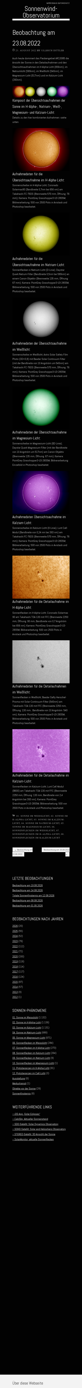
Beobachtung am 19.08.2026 (27, 885)
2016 (15, 976)
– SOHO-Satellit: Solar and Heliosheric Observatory (39, 1129)
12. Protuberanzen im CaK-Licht (28, 1073)
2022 (15, 946)
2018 (15, 966)
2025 (15, 931)
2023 (15, 941)
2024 (15, 936)
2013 (15, 992)
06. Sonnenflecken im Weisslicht (29, 1043)
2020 (15, 956)
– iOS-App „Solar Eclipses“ (26, 1114)
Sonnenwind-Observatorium (41, 11)
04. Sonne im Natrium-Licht (40, 823)
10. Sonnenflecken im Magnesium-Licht (33, 1063)
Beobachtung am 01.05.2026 (27, 905)
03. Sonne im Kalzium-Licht (26, 1027)
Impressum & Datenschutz (58, 3)
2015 (15, 982)
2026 (15, 926)
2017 (15, 971)
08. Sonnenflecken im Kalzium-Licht (31, 1053)
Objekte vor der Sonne (24, 1088)
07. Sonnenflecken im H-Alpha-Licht (31, 1048)
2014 (15, 987)
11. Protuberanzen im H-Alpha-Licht (30, 1068)
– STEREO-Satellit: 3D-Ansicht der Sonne (33, 1134)
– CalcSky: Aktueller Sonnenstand (30, 1119)
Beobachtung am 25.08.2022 (57, 851)
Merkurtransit (19, 1083)
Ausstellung (18, 1078)
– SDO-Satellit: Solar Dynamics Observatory (35, 1124)
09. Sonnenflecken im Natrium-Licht (31, 1058)
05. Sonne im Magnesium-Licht (28, 1037)
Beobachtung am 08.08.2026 (27, 900)
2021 (15, 951)
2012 (15, 997)
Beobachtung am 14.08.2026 (27, 890)
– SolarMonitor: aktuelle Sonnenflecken (33, 1139)
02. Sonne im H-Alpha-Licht (26, 1022)
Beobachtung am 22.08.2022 (22, 851)
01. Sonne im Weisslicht (32, 815)
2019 (15, 961)
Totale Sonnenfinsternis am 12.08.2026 (33, 895)
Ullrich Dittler (52, 50)
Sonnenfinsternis (21, 1093)
